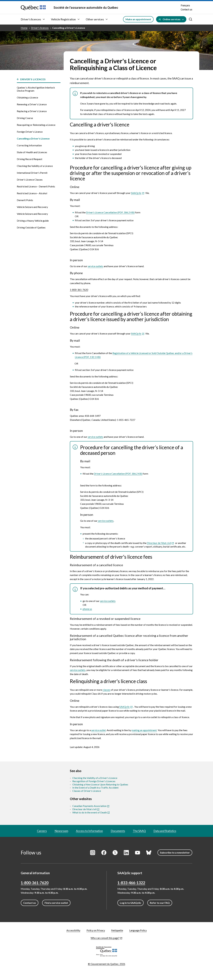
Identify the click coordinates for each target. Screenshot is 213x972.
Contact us (186, 9)
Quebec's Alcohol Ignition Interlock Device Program (36, 89)
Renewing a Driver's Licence (32, 104)
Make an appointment (138, 19)
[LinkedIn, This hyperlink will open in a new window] (126, 852)
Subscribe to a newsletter (175, 852)
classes (106, 689)
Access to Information (89, 831)
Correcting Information (29, 145)
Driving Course (25, 117)
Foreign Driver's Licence (30, 131)
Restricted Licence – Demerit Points (36, 186)
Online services (171, 19)
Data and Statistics (164, 831)
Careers (42, 831)
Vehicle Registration (63, 19)
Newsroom (61, 831)
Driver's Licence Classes (30, 179)
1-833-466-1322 (131, 882)
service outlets (95, 266)
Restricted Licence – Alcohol (32, 193)
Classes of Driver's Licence (86, 790)
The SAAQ (139, 831)
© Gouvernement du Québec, (106, 963)
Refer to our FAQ (160, 902)
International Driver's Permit (32, 172)
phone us (87, 608)
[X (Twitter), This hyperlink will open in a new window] (115, 852)
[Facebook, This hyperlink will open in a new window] (103, 852)
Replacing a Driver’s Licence (32, 111)
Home (24, 27)
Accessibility (73, 930)
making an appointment (144, 730)
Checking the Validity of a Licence (35, 165)
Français (185, 5)
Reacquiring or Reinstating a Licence (36, 124)
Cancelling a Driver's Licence (68, 27)
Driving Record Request (29, 159)
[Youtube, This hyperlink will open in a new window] (137, 852)
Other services (95, 19)
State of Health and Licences (32, 152)
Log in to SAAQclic (130, 902)
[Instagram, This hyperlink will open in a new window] (92, 852)
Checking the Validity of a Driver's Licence (94, 777)
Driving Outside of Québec (31, 227)
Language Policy (138, 930)
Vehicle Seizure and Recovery (32, 206)
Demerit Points (25, 200)
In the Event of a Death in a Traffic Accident (95, 787)
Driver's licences (31, 19)
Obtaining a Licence (27, 97)
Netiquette (117, 930)
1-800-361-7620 (79, 289)
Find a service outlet (56, 902)
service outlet (98, 730)
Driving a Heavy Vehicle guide (33, 220)
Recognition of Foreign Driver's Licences (93, 781)
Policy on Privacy (96, 930)
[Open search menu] (190, 19)
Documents (118, 831)
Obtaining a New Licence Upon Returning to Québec (100, 784)
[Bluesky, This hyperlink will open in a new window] (148, 852)
